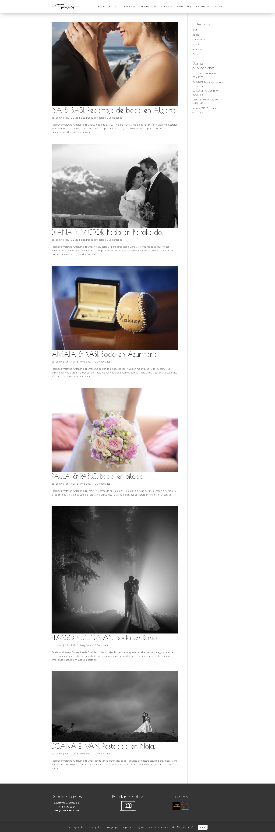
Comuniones (128, 6)
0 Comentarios (114, 117)
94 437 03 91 (68, 806)
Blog (189, 6)
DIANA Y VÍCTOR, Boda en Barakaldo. (107, 232)
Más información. (186, 827)
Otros (195, 54)
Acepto (202, 827)
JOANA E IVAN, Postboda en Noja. (103, 746)
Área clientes (202, 6)
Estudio (113, 6)
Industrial (144, 6)
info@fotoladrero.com (67, 810)
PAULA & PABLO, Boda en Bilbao (98, 476)
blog (83, 117)
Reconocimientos (163, 6)
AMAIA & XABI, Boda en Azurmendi (105, 354)
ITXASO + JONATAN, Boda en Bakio (104, 637)
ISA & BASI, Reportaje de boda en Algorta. (114, 110)
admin (59, 117)
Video (179, 6)
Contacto (218, 6)
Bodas (101, 6)
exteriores (99, 117)
